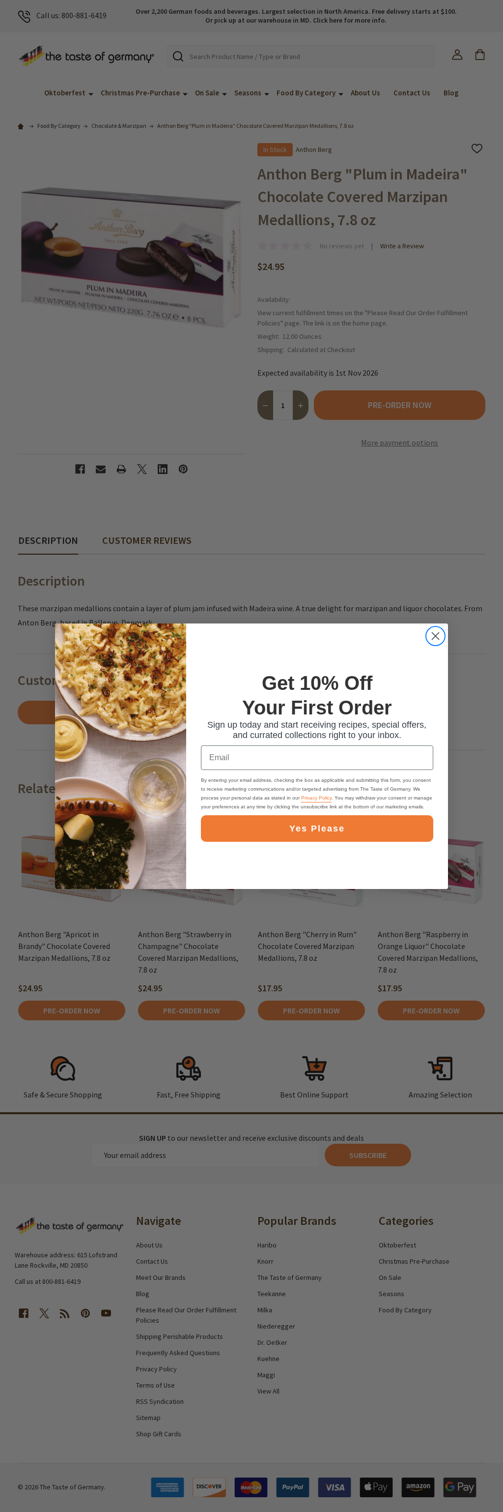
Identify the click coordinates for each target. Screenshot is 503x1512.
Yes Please (317, 828)
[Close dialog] (435, 636)
